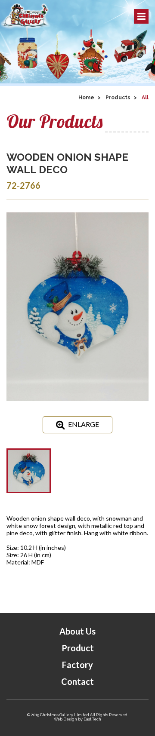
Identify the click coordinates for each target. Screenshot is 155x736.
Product (78, 648)
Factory (77, 664)
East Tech (92, 719)
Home (86, 98)
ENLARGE (83, 424)
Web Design (65, 719)
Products (117, 98)
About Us (77, 631)
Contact (77, 681)
